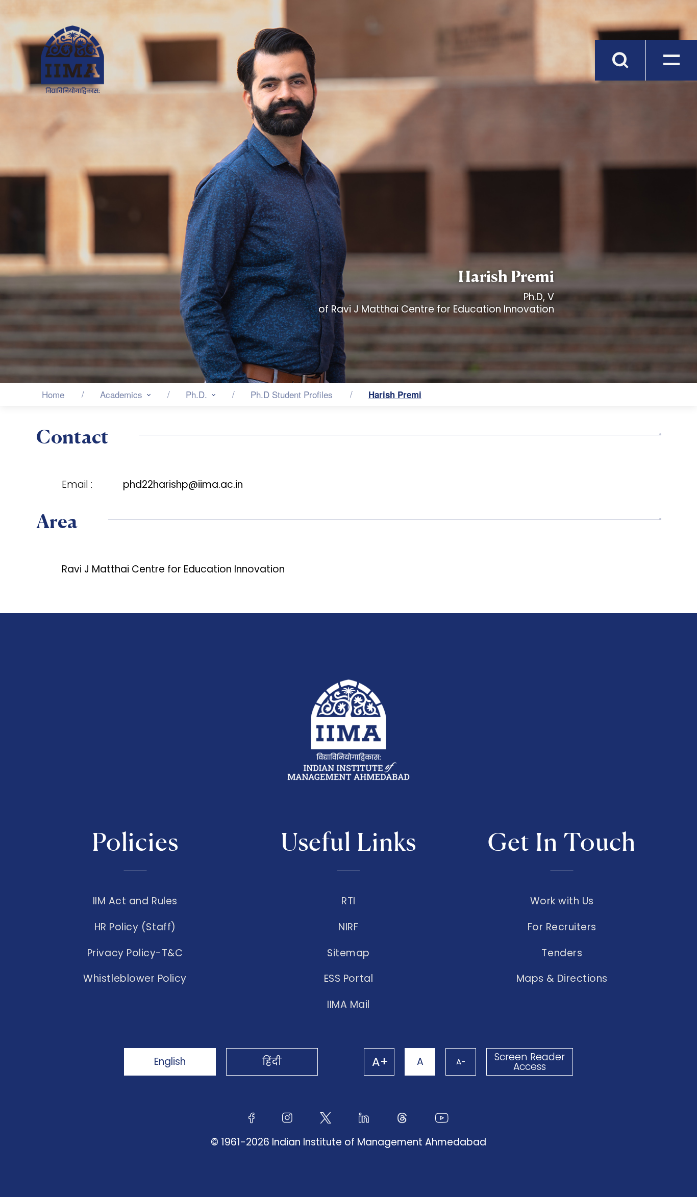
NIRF (348, 927)
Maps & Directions (562, 979)
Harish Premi (394, 394)
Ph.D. (196, 394)
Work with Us (562, 901)
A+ (380, 1062)
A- (460, 1061)
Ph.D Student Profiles (292, 394)
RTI (348, 901)
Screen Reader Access (529, 1062)
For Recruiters (562, 927)
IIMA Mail (348, 1005)
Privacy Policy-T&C (135, 953)
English (170, 1061)
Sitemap (348, 953)
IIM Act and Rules (135, 901)
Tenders (561, 953)
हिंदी (272, 1061)
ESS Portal (348, 979)
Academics (121, 394)
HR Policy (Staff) (135, 927)
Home (53, 394)
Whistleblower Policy (135, 979)
